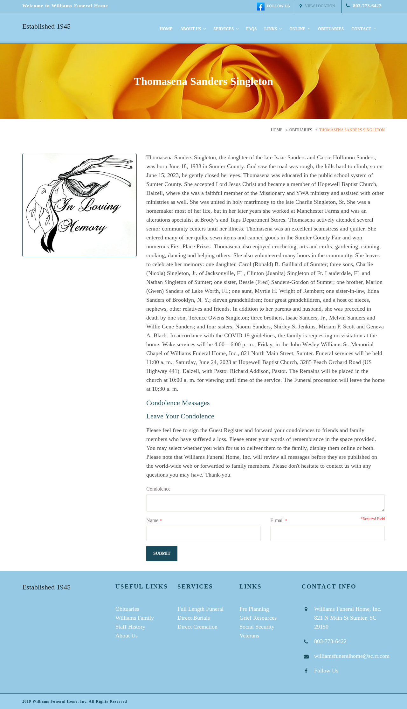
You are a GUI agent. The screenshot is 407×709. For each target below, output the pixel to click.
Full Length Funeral (200, 609)
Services (224, 28)
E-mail (277, 520)
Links (271, 28)
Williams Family (134, 618)
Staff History (130, 626)
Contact (361, 28)
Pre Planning (254, 609)
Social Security (256, 626)
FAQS (251, 28)
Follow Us (326, 670)
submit (161, 553)
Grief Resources (258, 618)
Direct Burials (193, 618)
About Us (126, 635)
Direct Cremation (197, 626)
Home (166, 28)
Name (152, 520)
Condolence (158, 489)
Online (298, 28)
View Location (320, 6)
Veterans (249, 635)
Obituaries (331, 28)
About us (191, 28)
